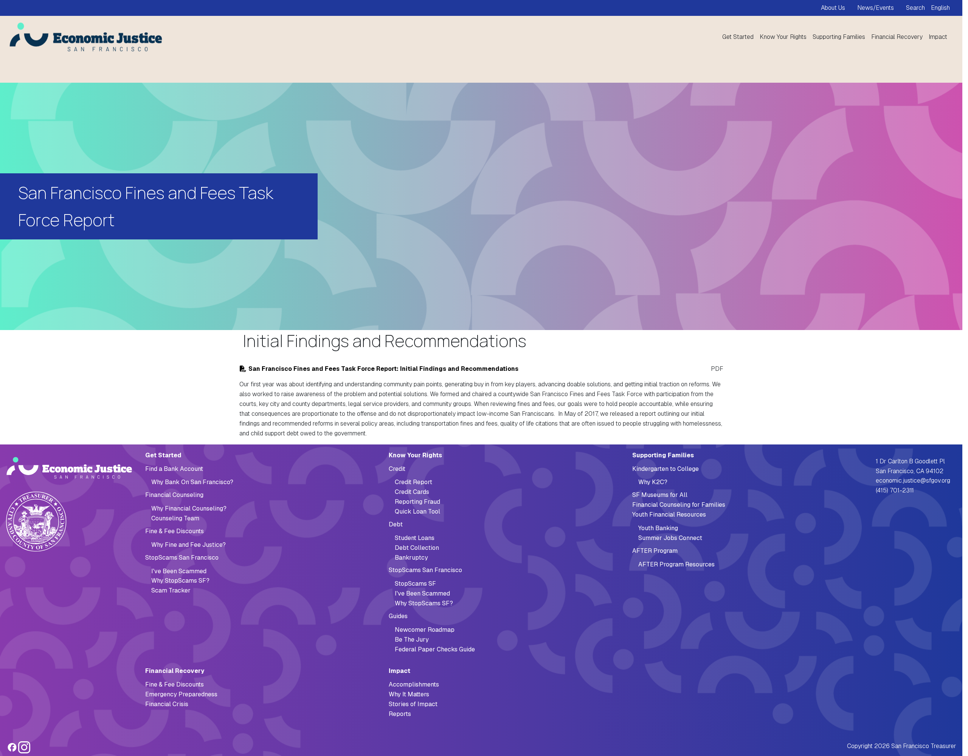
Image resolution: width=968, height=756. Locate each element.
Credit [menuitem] (397, 469)
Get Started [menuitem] (738, 37)
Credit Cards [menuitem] (412, 492)
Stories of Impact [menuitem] (413, 704)
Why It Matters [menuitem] (409, 694)
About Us (833, 8)
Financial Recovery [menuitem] (897, 37)
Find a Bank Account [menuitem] (174, 469)
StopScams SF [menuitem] (415, 584)
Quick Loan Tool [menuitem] (417, 511)
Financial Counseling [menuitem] (174, 495)
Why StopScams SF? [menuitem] (180, 581)
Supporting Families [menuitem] (839, 37)
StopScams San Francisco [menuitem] (182, 558)
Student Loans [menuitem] (414, 538)
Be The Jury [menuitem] (412, 639)
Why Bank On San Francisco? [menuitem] (192, 482)
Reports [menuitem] (400, 714)
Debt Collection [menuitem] (417, 548)
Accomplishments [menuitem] (414, 684)
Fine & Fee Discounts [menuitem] (174, 531)
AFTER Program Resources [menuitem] (676, 564)
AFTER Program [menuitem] (655, 551)
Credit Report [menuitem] (413, 482)
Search (915, 8)
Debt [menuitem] (396, 524)
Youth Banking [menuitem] (658, 528)
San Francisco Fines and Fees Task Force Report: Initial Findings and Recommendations (383, 369)
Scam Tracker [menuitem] (171, 590)
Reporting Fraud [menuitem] (417, 502)
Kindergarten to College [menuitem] (665, 469)
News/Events (875, 8)
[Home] (83, 37)
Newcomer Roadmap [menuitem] (425, 630)
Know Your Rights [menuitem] (783, 37)
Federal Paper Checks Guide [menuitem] (435, 649)
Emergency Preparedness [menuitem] (181, 694)
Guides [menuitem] (398, 616)
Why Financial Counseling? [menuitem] (188, 508)
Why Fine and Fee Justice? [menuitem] (188, 545)
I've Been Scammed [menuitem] (178, 571)
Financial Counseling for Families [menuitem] (678, 505)
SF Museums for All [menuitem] (659, 495)
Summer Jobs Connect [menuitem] (670, 538)
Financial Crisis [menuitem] (166, 704)
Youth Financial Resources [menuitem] (669, 514)
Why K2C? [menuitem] (652, 482)
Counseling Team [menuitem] (175, 518)
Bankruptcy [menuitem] (411, 558)
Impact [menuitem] (938, 37)
